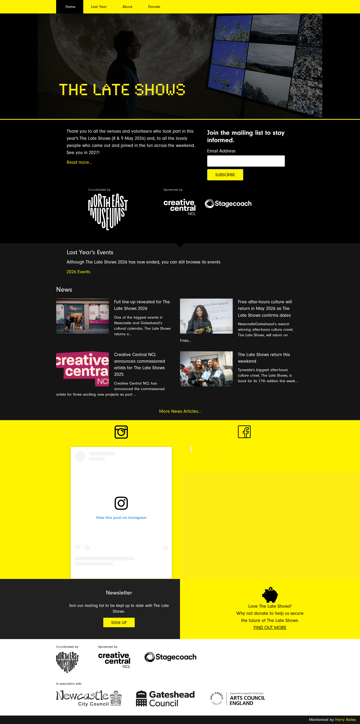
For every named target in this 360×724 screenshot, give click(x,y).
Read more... (79, 162)
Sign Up (119, 622)
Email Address (221, 151)
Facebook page (212, 456)
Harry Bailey (345, 719)
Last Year (99, 6)
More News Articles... (180, 411)
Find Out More (270, 627)
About (127, 6)
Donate (154, 6)
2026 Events (78, 272)
